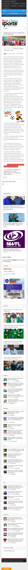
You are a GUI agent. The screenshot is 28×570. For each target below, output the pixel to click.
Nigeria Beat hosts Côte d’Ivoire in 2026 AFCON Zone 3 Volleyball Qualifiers (15, 425)
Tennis (22, 3)
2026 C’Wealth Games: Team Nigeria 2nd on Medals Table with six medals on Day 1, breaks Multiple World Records (14, 419)
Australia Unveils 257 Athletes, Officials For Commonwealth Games (15, 395)
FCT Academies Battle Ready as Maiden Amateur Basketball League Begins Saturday (15, 519)
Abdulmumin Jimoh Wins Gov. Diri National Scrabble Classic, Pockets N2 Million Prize (13, 342)
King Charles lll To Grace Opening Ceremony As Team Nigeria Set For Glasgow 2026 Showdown (15, 390)
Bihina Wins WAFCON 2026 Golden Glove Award (15, 466)
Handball (15, 3)
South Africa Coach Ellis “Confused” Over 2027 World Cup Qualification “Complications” (15, 471)
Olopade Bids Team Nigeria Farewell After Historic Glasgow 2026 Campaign (13, 358)
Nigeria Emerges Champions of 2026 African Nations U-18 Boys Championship (16, 412)
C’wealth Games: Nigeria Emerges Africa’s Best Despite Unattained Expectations (14, 326)
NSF (17, 166)
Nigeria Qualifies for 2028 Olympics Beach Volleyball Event (13, 310)
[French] (7, 269)
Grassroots (6, 3)
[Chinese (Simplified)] (4, 269)
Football (21, 48)
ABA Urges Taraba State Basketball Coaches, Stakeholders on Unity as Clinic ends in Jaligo (15, 534)
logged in (15, 260)
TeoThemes (21, 561)
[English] (6, 269)
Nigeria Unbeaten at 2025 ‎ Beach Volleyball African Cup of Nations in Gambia (15, 438)
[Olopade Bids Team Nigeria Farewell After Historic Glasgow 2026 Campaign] (14, 366)
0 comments (7, 47)
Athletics (15, 48)
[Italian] (9, 269)
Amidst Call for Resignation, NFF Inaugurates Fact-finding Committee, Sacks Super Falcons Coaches (16, 461)
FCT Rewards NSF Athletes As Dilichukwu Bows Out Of (12, 170)
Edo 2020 (10, 164)
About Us (21, 6)
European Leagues (9, 1)
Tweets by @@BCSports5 (9, 550)
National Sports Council (18, 164)
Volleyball (5, 6)
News (11, 50)
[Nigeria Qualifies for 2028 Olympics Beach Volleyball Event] (14, 318)
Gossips (14, 6)
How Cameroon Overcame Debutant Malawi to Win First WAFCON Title (16, 507)
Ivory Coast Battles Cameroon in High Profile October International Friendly (16, 449)
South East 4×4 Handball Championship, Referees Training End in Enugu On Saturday (16, 401)
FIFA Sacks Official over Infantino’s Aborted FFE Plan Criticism (15, 492)
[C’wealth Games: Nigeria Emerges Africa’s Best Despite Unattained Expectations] (14, 334)
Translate (13, 273)
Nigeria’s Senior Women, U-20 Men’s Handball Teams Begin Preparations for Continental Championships (16, 384)
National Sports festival (9, 166)
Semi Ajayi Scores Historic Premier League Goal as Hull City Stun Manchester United (15, 455)
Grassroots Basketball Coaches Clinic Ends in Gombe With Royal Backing (16, 529)
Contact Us (6, 8)
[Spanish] (10, 269)
